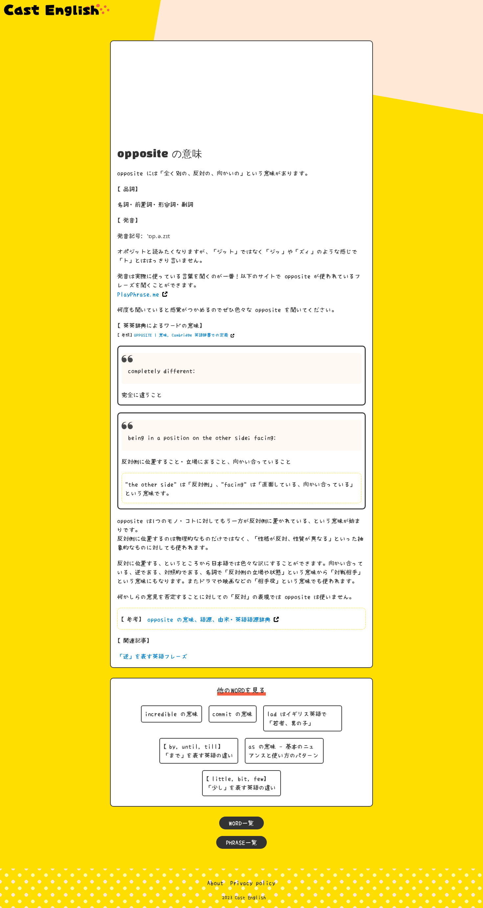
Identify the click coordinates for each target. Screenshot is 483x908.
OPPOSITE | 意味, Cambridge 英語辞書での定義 (181, 335)
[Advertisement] (241, 97)
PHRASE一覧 (241, 842)
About (215, 883)
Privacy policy (253, 883)
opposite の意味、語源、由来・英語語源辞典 (209, 619)
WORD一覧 (241, 823)
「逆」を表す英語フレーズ (152, 656)
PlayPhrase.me (138, 294)
